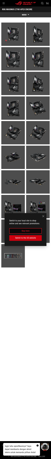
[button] (3, 3)
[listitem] (13, 34)
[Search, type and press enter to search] (42, 3)
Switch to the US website (25, 238)
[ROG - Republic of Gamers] (25, 3)
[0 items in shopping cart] (47, 3)
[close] (43, 216)
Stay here (26, 231)
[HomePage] (4, 445)
